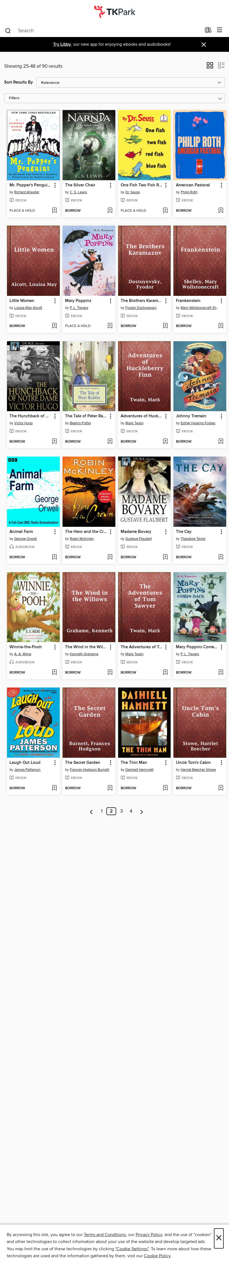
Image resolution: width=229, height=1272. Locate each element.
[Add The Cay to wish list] (220, 557)
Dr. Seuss (132, 192)
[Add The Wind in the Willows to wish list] (109, 672)
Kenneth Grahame (84, 654)
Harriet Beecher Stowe (198, 769)
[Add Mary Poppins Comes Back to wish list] (220, 672)
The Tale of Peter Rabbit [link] (86, 416)
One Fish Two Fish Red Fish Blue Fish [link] (142, 185)
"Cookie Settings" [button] (132, 1249)
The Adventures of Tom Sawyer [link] (142, 647)
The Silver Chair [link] (80, 185)
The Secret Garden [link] (82, 762)
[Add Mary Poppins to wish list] (109, 326)
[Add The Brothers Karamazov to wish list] (165, 326)
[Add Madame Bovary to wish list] (165, 557)
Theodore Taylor (193, 539)
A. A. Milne (22, 654)
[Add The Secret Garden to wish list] (109, 788)
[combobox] (103, 30)
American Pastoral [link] (193, 185)
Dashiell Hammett (139, 769)
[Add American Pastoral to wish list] (220, 211)
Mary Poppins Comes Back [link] (197, 647)
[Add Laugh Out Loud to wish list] (54, 788)
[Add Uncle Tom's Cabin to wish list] (220, 788)
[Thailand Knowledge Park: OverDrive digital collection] (114, 12)
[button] (209, 67)
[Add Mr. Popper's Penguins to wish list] (54, 211)
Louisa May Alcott (28, 308)
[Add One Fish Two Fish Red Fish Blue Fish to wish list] (165, 211)
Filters (14, 98)
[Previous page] (91, 811)
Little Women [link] (21, 300)
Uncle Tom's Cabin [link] (193, 762)
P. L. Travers (79, 308)
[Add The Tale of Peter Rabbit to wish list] (109, 441)
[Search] (8, 30)
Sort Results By (18, 82)
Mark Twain (134, 423)
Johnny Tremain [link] (191, 416)
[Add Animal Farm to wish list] (54, 557)
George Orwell (25, 539)
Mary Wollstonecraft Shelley (200, 308)
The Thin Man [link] (134, 762)
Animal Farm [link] (21, 531)
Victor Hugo (23, 423)
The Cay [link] (184, 531)
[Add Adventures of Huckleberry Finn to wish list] (165, 441)
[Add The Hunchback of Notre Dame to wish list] (54, 441)
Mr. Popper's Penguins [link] (30, 185)
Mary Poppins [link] (78, 300)
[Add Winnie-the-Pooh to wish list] (54, 672)
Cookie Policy (157, 1256)
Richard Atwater (26, 192)
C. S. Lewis (78, 192)
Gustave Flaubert (138, 539)
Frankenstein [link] (188, 300)
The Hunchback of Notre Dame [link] (30, 416)
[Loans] (208, 31)
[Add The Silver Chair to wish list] (109, 211)
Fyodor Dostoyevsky (141, 308)
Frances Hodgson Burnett (89, 769)
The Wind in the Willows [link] (86, 647)
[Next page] (141, 811)
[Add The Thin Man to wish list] (165, 788)
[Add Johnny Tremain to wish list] (220, 441)
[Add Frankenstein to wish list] (220, 326)
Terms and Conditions (105, 1234)
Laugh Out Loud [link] (24, 762)
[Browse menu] (219, 30)
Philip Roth (189, 192)
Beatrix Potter (80, 423)
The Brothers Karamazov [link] (142, 300)
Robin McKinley (82, 539)
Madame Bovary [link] (136, 531)
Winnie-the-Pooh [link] (25, 647)
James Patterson (27, 769)
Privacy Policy (149, 1234)
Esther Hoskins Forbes (198, 423)
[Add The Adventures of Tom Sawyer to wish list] (165, 672)
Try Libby (62, 44)
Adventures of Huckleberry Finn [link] (142, 416)
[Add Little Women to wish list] (54, 326)
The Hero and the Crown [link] (86, 531)
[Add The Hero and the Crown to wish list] (109, 557)
